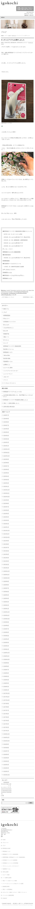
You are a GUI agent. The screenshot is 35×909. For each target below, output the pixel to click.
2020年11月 (6, 574)
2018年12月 (6, 652)
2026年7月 (6, 415)
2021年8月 (6, 544)
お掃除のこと (6, 364)
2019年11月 (6, 615)
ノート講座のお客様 (7, 877)
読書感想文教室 (6, 886)
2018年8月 (6, 666)
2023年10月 (6, 456)
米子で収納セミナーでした (7, 297)
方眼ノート (6, 337)
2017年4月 (6, 720)
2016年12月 (6, 734)
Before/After (7, 355)
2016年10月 (6, 740)
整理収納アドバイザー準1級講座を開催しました (15, 399)
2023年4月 (6, 476)
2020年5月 (6, 595)
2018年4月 (6, 679)
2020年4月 (6, 598)
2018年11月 (6, 656)
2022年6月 (6, 510)
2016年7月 (6, 751)
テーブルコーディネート (9, 383)
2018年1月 (6, 690)
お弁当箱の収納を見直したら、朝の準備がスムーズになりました (18, 395)
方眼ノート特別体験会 (7, 889)
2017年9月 (6, 703)
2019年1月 (6, 649)
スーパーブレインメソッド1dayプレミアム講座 (13, 883)
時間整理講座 (6, 260)
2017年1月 (6, 730)
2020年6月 (6, 591)
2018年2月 (6, 686)
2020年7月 (6, 588)
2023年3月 (6, 479)
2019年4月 (6, 639)
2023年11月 (6, 452)
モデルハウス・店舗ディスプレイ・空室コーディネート (15, 892)
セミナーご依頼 (6, 874)
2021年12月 (6, 530)
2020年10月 (6, 578)
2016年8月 (6, 747)
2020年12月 (6, 571)
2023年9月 (6, 459)
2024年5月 (6, 432)
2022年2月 (6, 523)
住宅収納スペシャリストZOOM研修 (10, 863)
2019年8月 (6, 625)
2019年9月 (6, 622)
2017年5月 (6, 717)
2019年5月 (6, 635)
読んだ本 (5, 330)
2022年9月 (6, 500)
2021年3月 (6, 561)
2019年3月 (6, 642)
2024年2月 (6, 442)
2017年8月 (6, 707)
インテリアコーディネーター (10, 370)
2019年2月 (6, 646)
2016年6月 (6, 754)
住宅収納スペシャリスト (9, 321)
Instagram (5, 898)
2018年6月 (6, 673)
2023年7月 (6, 466)
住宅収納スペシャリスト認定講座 (10, 860)
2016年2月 (6, 768)
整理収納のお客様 (6, 848)
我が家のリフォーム (8, 349)
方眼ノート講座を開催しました (11, 403)
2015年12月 (6, 774)
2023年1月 (6, 486)
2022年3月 (6, 520)
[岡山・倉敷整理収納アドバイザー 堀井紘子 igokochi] (9, 3)
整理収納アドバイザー (8, 252)
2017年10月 (6, 700)
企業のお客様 (5, 871)
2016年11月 (6, 737)
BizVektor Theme (17, 905)
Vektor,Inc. (25, 905)
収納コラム (6, 308)
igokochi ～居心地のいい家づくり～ (15, 903)
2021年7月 (6, 547)
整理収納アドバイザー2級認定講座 (12, 346)
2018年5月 (6, 676)
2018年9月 (6, 663)
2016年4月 (6, 761)
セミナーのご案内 (7, 367)
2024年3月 (6, 439)
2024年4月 (6, 435)
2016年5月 (6, 757)
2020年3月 (6, 601)
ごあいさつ (6, 376)
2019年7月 (6, 629)
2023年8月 (6, 462)
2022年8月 (6, 503)
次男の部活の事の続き (9, 406)
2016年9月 (6, 744)
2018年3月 (6, 683)
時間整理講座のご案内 (28, 297)
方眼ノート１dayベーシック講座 (10, 880)
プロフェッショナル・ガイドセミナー (11, 866)
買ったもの (6, 324)
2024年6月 (6, 428)
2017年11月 (6, 696)
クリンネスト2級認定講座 (8, 895)
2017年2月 (6, 727)
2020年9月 (6, 581)
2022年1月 (6, 527)
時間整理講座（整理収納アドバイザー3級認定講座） (14, 857)
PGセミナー (6, 318)
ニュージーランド (7, 373)
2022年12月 (6, 489)
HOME (4, 839)
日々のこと (30, 42)
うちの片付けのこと (8, 327)
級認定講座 (17, 252)
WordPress (10, 905)
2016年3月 (6, 764)
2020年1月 (6, 608)
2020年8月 (6, 584)
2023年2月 (6, 483)
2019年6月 (6, 632)
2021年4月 (6, 557)
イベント (5, 379)
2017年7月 (6, 710)
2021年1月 (6, 567)
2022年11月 (6, 493)
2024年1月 (6, 445)
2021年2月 (6, 564)
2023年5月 (6, 473)
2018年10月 (6, 659)
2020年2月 (6, 605)
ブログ (5, 312)
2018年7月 (6, 669)
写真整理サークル (7, 272)
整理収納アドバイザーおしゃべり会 (12, 391)
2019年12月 (6, 612)
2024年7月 (6, 425)
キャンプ (5, 343)
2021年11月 (6, 534)
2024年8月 (6, 422)
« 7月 (2, 795)
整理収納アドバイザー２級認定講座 (10, 854)
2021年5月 (6, 554)
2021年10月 (6, 537)
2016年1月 (6, 771)
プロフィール (5, 842)
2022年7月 (6, 506)
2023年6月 (6, 469)
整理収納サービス (7, 278)
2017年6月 (6, 713)
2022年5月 (6, 513)
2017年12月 (6, 693)
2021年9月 (6, 540)
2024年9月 (6, 418)
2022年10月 (6, 496)
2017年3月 (6, 724)
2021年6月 (6, 551)
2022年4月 (6, 517)
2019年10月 (6, 618)
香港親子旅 (6, 333)
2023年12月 (6, 449)
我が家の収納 (6, 358)
